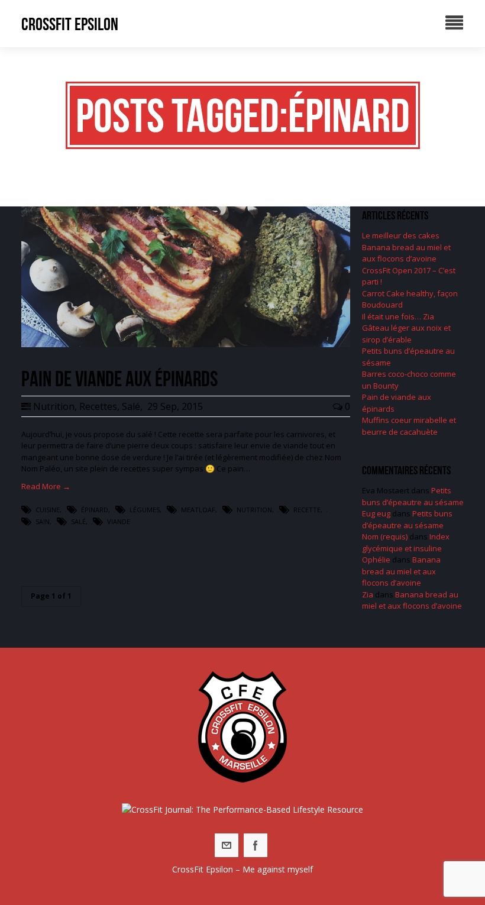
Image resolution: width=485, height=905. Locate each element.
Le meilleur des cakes (400, 235)
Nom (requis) (385, 536)
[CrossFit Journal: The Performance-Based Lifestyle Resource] (242, 809)
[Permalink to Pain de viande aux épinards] (185, 344)
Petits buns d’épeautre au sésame (413, 496)
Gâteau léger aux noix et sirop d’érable (406, 333)
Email (226, 845)
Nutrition (54, 406)
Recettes (98, 406)
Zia (367, 594)
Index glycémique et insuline (406, 542)
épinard (94, 509)
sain (42, 521)
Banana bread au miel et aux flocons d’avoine (406, 253)
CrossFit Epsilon (69, 24)
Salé (131, 406)
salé (78, 521)
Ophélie (376, 559)
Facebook (255, 845)
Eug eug (376, 513)
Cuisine (47, 509)
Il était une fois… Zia (398, 316)
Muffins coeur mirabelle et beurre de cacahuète (409, 426)
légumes (145, 509)
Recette (307, 509)
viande (118, 521)
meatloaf (198, 509)
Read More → (45, 486)
